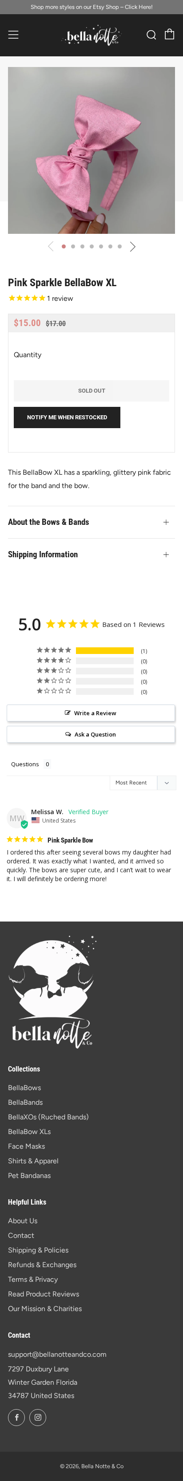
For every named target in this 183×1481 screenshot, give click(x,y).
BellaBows (24, 1087)
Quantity (27, 355)
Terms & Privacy (33, 1279)
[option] (91, 150)
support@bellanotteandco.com (57, 1354)
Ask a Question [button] (95, 734)
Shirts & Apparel (33, 1161)
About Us (22, 1221)
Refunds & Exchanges (42, 1264)
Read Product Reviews (43, 1294)
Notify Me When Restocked (67, 417)
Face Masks (26, 1146)
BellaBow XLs (29, 1131)
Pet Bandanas (29, 1175)
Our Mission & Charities (45, 1308)
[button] (64, 246)
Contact (21, 1235)
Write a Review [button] (95, 713)
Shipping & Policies (38, 1250)
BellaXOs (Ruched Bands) (48, 1117)
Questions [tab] (25, 764)
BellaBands (25, 1102)
